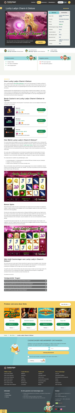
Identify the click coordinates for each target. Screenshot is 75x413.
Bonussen (44, 2)
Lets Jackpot (23, 384)
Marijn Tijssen (33, 51)
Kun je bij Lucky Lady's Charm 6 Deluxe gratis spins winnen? (18, 286)
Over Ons (57, 373)
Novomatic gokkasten (19, 83)
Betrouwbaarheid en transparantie (61, 377)
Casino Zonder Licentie (8, 382)
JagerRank (40, 373)
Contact (56, 380)
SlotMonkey (23, 375)
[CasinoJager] (11, 2)
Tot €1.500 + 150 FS (20, 110)
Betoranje (18, 129)
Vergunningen (40, 382)
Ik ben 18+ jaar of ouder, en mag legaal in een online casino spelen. (43, 356)
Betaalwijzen (52, 2)
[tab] (25, 281)
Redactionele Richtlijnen (59, 375)
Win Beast (18, 118)
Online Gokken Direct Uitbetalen (10, 384)
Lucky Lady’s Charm (28, 145)
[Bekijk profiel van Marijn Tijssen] (26, 50)
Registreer (60, 2)
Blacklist (39, 384)
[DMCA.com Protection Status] (59, 403)
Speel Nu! (40, 42)
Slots (38, 2)
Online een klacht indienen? (60, 406)
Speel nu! (11, 324)
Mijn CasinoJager (58, 384)
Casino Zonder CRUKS (8, 373)
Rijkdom (61, 24)
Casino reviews (41, 377)
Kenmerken (64, 12)
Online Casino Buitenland (8, 375)
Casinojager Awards (42, 375)
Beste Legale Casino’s (8, 380)
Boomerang (23, 380)
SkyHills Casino (24, 382)
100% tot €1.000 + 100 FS (21, 131)
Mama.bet (18, 108)
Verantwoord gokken (42, 380)
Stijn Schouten (12, 51)
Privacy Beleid (8, 395)
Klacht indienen (58, 382)
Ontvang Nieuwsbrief (48, 352)
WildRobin (23, 373)
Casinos (33, 2)
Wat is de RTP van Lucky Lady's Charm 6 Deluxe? (16, 289)
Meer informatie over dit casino (22, 113)
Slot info (54, 12)
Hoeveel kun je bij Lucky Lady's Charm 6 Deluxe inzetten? (17, 280)
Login (65, 2)
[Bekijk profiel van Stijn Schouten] (5, 50)
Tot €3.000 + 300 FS (20, 120)
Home (5, 335)
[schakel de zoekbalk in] (69, 2)
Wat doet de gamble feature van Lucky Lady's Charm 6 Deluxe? (19, 283)
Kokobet (22, 377)
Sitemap (7, 396)
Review (11, 327)
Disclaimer (8, 393)
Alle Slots (12, 335)
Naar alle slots (64, 304)
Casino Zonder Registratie (9, 377)
